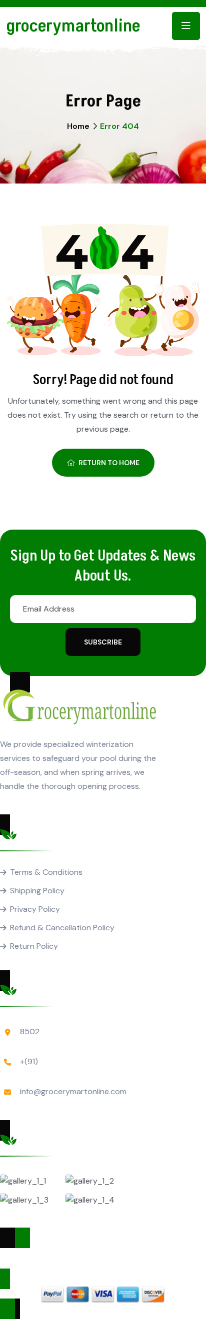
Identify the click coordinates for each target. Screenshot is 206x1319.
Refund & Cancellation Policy (62, 927)
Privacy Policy (35, 909)
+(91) (29, 1061)
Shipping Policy (37, 890)
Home (78, 126)
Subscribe (103, 642)
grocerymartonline (73, 25)
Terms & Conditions (46, 872)
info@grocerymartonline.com (73, 1091)
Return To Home (109, 462)
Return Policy (34, 946)
